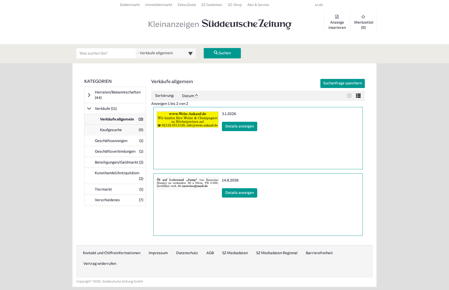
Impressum (158, 253)
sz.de (319, 4)
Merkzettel (363, 25)
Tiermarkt (120, 189)
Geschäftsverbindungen (120, 151)
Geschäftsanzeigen (120, 140)
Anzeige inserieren (337, 25)
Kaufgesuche (123, 131)
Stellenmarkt (130, 4)
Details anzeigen (241, 126)
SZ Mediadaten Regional (277, 253)
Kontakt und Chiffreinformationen (111, 253)
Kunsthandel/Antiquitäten (120, 176)
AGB (210, 253)
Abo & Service (258, 4)
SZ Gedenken (211, 4)
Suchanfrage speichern (342, 83)
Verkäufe (113, 108)
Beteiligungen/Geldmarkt (120, 162)
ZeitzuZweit (187, 4)
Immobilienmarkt (158, 4)
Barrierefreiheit (319, 253)
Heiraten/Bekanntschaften (118, 95)
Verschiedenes (120, 200)
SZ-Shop (235, 4)
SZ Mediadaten (235, 253)
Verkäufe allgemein (123, 121)
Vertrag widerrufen (99, 263)
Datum (188, 96)
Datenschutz (187, 253)
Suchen (224, 53)
